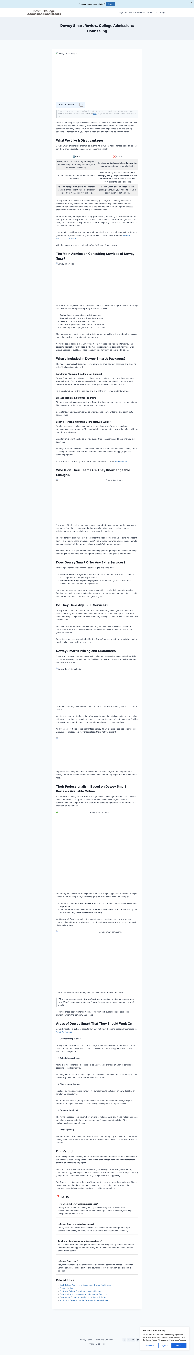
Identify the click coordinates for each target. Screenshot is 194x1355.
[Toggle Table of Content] (80, 105)
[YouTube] (129, 1339)
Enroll (110, 4)
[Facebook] (124, 1339)
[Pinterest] (137, 1339)
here (94, 114)
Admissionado (121, 461)
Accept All (179, 1346)
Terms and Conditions (105, 1340)
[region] (165, 1338)
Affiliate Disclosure (97, 1344)
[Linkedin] (133, 1339)
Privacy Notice (85, 1340)
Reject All (165, 1346)
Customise (150, 1346)
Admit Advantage (64, 1032)
